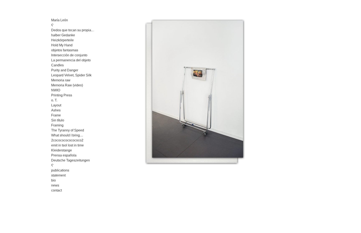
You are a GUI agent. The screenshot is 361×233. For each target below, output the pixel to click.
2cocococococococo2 (67, 140)
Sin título (57, 120)
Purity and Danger (64, 70)
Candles (57, 65)
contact (56, 190)
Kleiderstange (61, 150)
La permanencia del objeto (71, 60)
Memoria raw (60, 80)
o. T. (54, 100)
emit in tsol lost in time (67, 145)
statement (58, 175)
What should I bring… (67, 135)
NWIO (55, 90)
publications (60, 170)
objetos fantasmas (64, 50)
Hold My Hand (61, 45)
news (55, 185)
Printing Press (61, 95)
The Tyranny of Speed (67, 130)
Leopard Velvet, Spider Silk (71, 75)
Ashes (56, 110)
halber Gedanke (63, 35)
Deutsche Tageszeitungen (70, 160)
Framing (57, 125)
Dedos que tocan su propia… (72, 30)
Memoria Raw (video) (67, 85)
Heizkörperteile (62, 40)
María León (59, 20)
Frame (56, 115)
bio (53, 180)
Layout (56, 105)
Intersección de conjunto (69, 55)
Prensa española (63, 155)
